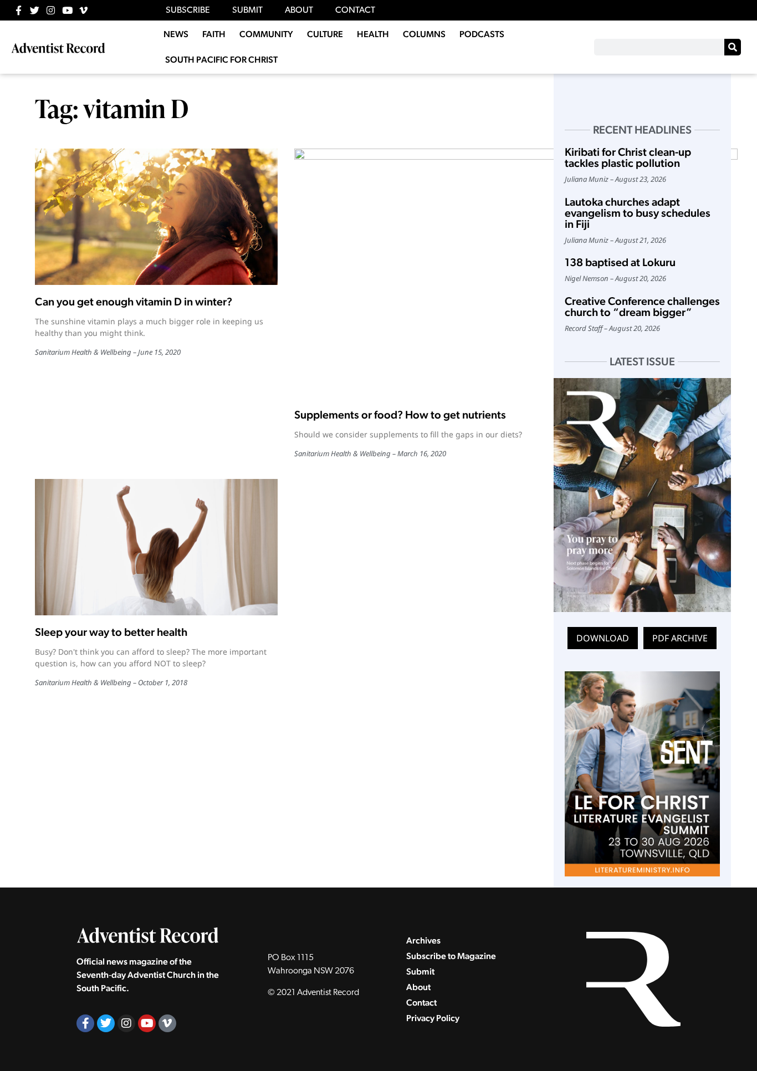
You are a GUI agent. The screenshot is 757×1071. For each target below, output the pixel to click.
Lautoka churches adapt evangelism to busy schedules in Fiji (637, 213)
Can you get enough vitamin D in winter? (133, 301)
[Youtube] (67, 10)
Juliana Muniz (586, 179)
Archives (423, 940)
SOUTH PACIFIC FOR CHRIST (221, 59)
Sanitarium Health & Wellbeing (83, 352)
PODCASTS (481, 34)
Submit (420, 971)
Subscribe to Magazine (451, 956)
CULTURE (325, 34)
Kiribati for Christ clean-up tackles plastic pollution (628, 157)
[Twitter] (34, 10)
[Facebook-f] (18, 10)
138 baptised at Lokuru (620, 262)
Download (602, 638)
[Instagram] (50, 10)
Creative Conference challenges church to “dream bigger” (642, 306)
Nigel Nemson (586, 278)
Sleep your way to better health (111, 632)
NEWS (175, 34)
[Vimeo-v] (83, 10)
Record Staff (583, 328)
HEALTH (373, 34)
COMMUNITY (266, 34)
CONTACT (355, 10)
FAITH (214, 34)
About (418, 987)
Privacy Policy (432, 1018)
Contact (421, 1002)
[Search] (732, 47)
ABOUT (299, 10)
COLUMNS (424, 34)
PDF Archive (680, 638)
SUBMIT (247, 10)
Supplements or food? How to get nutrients (400, 414)
